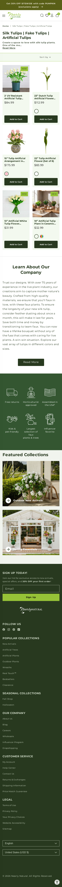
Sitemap (7, 829)
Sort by (44, 57)
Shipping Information (14, 785)
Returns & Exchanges (14, 779)
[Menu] (4, 15)
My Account (9, 762)
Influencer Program (13, 742)
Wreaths (7, 667)
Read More (9, 48)
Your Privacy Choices (14, 817)
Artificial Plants (11, 655)
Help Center (9, 768)
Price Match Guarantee (15, 791)
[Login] (52, 15)
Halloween (8, 705)
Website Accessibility (14, 823)
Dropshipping (10, 748)
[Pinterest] (14, 629)
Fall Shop (8, 699)
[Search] (42, 15)
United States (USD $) (17, 852)
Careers (7, 730)
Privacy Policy (10, 811)
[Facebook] (4, 629)
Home (6, 26)
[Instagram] (9, 629)
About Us (7, 718)
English (9, 843)
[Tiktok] (18, 629)
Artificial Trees (10, 650)
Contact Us (8, 774)
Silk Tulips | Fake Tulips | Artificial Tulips (32, 26)
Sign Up (31, 597)
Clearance (8, 685)
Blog (5, 724)
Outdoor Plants (11, 661)
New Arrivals (9, 644)
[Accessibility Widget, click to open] (57, 882)
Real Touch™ (9, 673)
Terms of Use (9, 805)
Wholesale (8, 736)
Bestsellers (8, 679)
